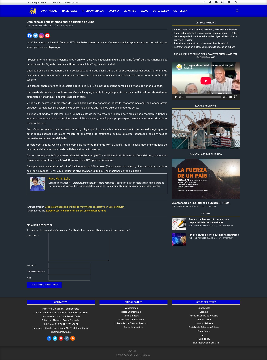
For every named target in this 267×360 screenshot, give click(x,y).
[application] (206, 81)
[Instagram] (41, 35)
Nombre (31, 265)
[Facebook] (29, 35)
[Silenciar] (230, 96)
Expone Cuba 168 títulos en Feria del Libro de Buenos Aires (76, 210)
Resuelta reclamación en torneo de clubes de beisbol (201, 43)
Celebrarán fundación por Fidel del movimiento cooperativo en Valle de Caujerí (84, 206)
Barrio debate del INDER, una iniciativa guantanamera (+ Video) (206, 33)
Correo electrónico (36, 271)
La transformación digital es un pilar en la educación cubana (204, 47)
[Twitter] (35, 35)
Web (29, 278)
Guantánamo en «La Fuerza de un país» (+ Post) (201, 202)
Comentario (32, 235)
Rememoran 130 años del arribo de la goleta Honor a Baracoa (205, 29)
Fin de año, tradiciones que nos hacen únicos (214, 234)
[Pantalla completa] (235, 96)
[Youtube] (47, 35)
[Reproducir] (175, 96)
